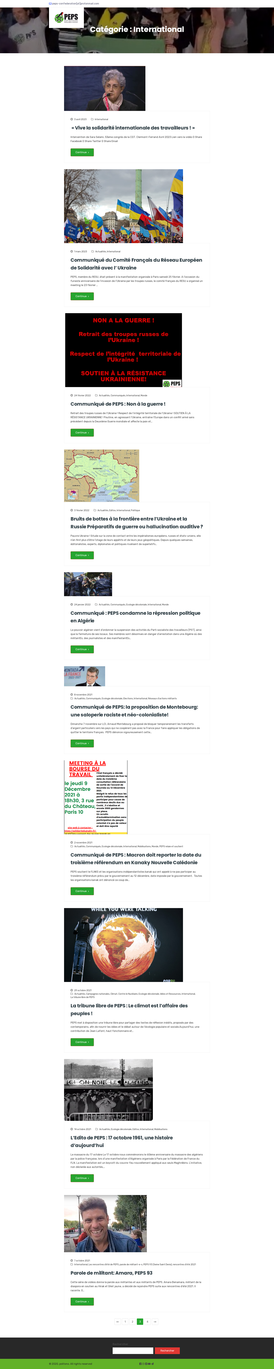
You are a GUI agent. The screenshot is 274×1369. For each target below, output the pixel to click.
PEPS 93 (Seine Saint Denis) (157, 1264)
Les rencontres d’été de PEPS (104, 1264)
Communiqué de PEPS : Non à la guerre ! (118, 404)
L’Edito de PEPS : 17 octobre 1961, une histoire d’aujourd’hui (122, 1141)
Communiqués (118, 395)
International (101, 119)
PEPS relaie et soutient (171, 846)
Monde (144, 395)
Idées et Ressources (170, 994)
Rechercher (120, 1344)
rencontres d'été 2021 (184, 1264)
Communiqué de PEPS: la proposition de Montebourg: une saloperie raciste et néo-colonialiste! (134, 711)
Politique (135, 510)
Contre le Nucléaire (128, 994)
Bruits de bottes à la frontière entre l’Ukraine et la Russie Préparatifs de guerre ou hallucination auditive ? (137, 522)
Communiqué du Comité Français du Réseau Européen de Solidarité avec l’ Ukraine (136, 264)
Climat (114, 994)
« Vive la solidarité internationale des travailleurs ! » (133, 127)
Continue (81, 152)
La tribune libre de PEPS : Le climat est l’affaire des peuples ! (129, 1009)
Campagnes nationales (98, 994)
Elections (128, 698)
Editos (112, 510)
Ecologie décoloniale (136, 604)
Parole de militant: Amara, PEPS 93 (111, 1273)
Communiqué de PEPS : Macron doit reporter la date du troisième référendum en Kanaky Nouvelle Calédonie (136, 858)
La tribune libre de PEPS (83, 997)
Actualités (100, 251)
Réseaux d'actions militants (162, 698)
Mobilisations (144, 846)
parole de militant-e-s (131, 1264)
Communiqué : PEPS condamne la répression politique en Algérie (135, 617)
